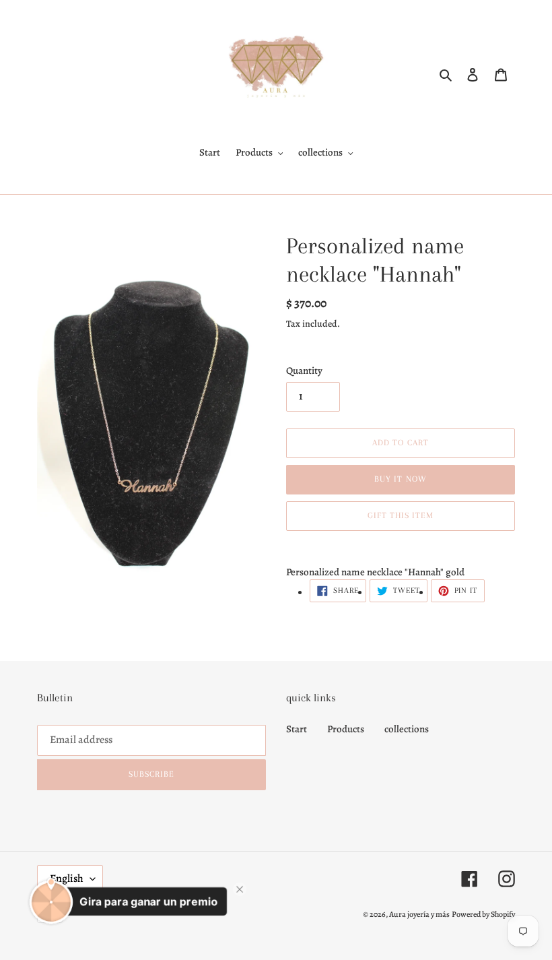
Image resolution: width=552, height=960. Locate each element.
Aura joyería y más (419, 914)
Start (296, 729)
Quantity (304, 370)
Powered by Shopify (483, 914)
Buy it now (400, 479)
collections (406, 729)
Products (345, 729)
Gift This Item (401, 515)
